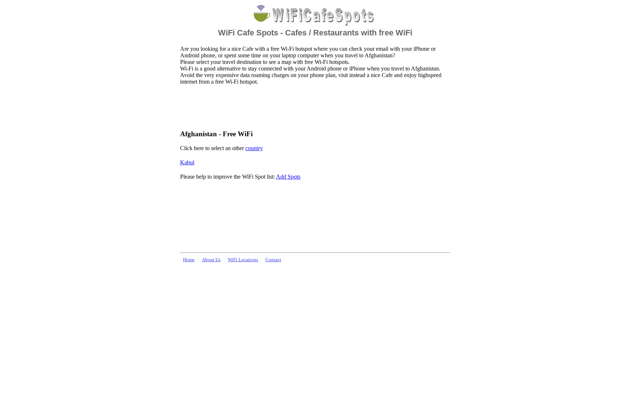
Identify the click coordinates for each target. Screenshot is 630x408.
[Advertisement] (313, 107)
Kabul (187, 162)
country (254, 148)
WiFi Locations (243, 259)
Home (189, 259)
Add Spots (288, 177)
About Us (211, 259)
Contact (273, 259)
